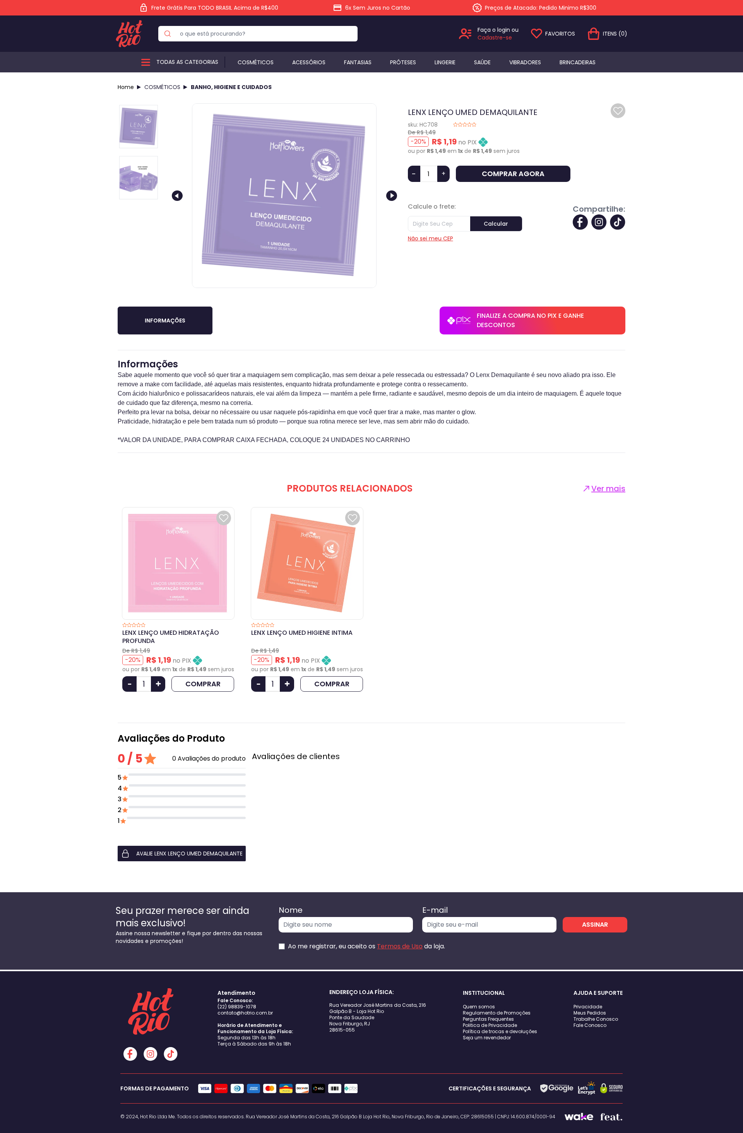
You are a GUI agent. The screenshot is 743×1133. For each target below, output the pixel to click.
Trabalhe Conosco (596, 1019)
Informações (165, 320)
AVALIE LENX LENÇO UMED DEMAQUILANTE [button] (189, 853)
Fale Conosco (590, 1025)
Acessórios (308, 62)
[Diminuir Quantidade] (129, 684)
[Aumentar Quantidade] (158, 684)
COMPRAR (203, 684)
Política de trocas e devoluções (500, 1031)
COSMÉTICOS (162, 87)
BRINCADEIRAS (578, 62)
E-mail (435, 910)
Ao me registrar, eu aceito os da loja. (366, 946)
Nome (291, 910)
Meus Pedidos (590, 1013)
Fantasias (358, 62)
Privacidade (588, 1006)
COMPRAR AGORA (513, 173)
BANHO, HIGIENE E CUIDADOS (231, 87)
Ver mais (608, 488)
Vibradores (525, 62)
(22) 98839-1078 (236, 1006)
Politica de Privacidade (490, 1025)
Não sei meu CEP (430, 238)
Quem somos (479, 1006)
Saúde (482, 62)
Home (126, 87)
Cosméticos (256, 62)
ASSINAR (595, 924)
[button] (182, 853)
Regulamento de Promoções (497, 1013)
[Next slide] (391, 195)
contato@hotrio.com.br (245, 1013)
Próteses (403, 62)
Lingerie (445, 62)
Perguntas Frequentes (488, 1019)
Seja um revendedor (487, 1037)
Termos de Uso (400, 946)
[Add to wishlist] (618, 110)
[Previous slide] (177, 195)
